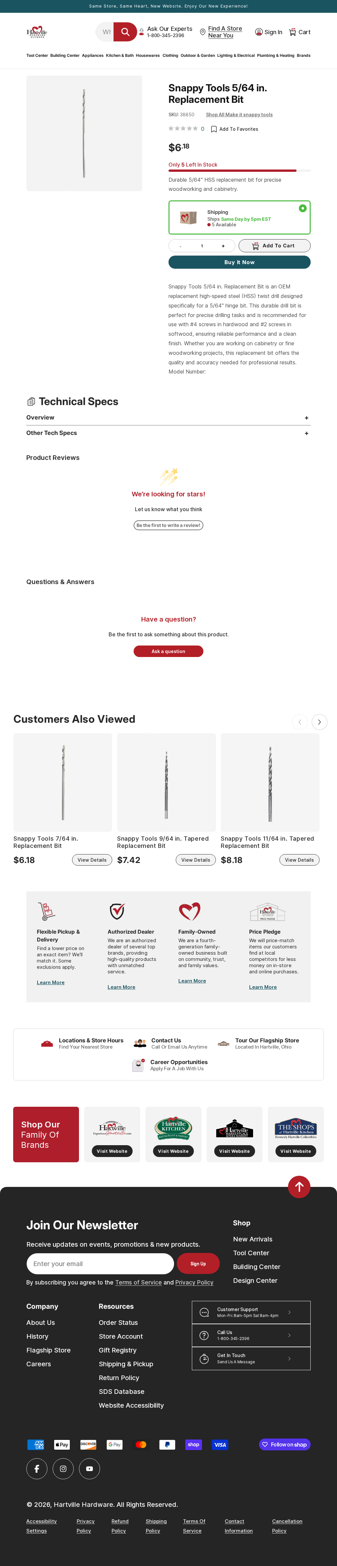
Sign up (198, 1263)
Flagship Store (48, 1350)
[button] (37, 55)
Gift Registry (118, 1350)
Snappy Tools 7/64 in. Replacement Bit (45, 842)
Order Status (118, 1323)
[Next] (319, 722)
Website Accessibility (131, 1405)
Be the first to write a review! (168, 525)
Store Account (121, 1336)
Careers (38, 1364)
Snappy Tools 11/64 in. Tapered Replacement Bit (267, 842)
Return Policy (119, 1378)
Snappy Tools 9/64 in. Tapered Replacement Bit (163, 842)
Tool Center (251, 1253)
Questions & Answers (60, 582)
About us (40, 1323)
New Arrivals (252, 1239)
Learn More (51, 982)
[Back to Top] (299, 1186)
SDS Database (121, 1392)
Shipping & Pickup (126, 1364)
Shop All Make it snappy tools (239, 114)
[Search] (125, 31)
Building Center (256, 1267)
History (37, 1336)
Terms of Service (138, 1282)
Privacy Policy (194, 1282)
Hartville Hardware (83, 1505)
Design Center (255, 1280)
